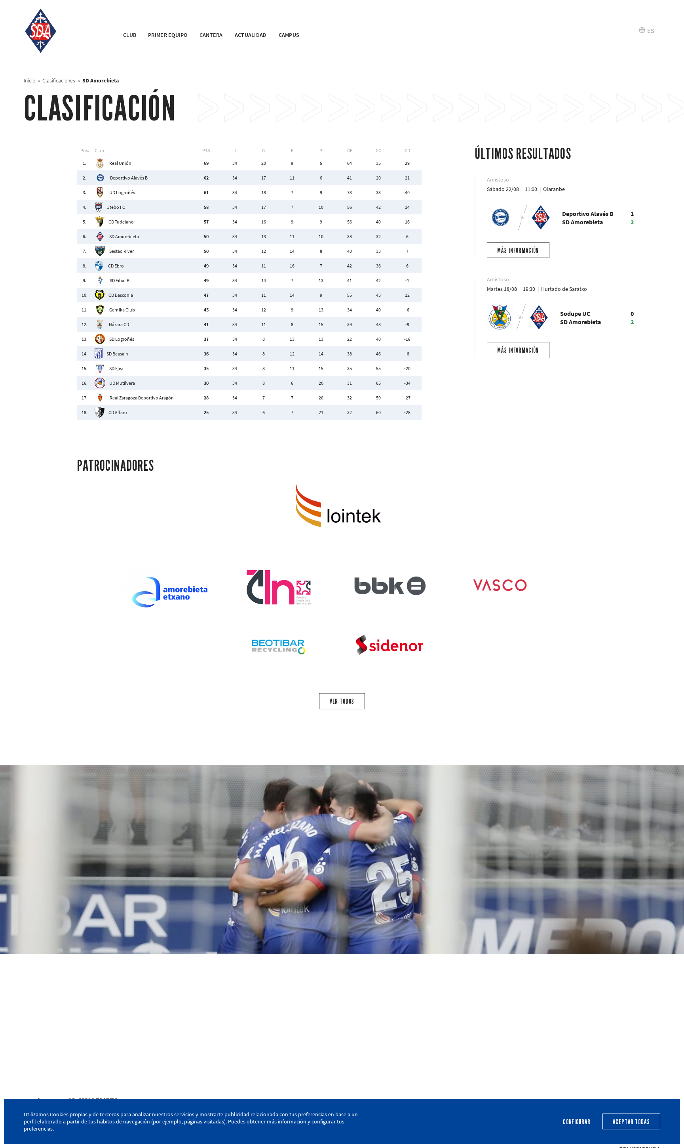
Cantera (211, 34)
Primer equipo (168, 34)
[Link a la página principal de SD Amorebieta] (63, 31)
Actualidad (251, 34)
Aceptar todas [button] (631, 1122)
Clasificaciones (58, 80)
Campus (289, 34)
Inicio (29, 80)
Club (129, 34)
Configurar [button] (577, 1122)
